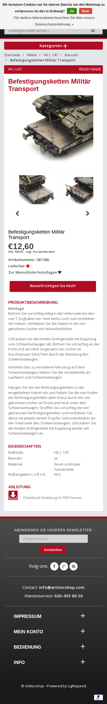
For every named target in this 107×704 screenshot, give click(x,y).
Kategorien (51, 45)
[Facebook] (54, 566)
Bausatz (71, 54)
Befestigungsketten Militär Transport (42, 60)
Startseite (12, 54)
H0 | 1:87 (51, 54)
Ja (72, 11)
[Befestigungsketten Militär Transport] (37, 191)
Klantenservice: (53, 595)
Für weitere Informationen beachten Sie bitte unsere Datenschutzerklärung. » (54, 21)
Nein (85, 11)
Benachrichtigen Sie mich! (53, 285)
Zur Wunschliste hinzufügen (33, 272)
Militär (32, 54)
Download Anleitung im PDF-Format (52, 497)
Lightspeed (77, 685)
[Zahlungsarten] (98, 697)
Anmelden (53, 549)
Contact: (53, 587)
